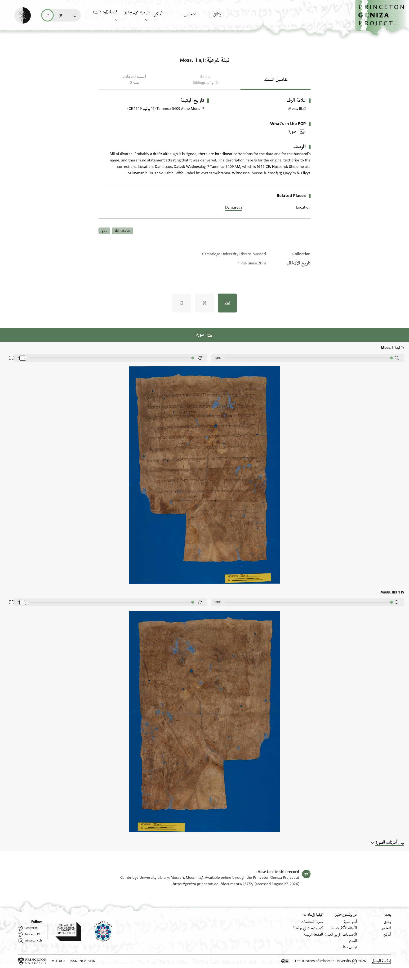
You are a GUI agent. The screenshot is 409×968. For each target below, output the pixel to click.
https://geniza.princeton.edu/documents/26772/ (213, 884)
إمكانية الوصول (381, 961)
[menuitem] (227, 16)
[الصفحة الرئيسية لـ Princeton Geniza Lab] (99, 931)
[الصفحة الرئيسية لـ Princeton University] (32, 961)
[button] (382, 18)
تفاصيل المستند (276, 79)
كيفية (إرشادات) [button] (105, 12)
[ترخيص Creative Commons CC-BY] (285, 961)
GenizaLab (31, 928)
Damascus (233, 207)
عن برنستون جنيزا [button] (136, 12)
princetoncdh (33, 940)
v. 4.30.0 (58, 961)
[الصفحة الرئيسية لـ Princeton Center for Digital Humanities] (64, 931)
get (104, 230)
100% (217, 358)
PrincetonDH (32, 934)
